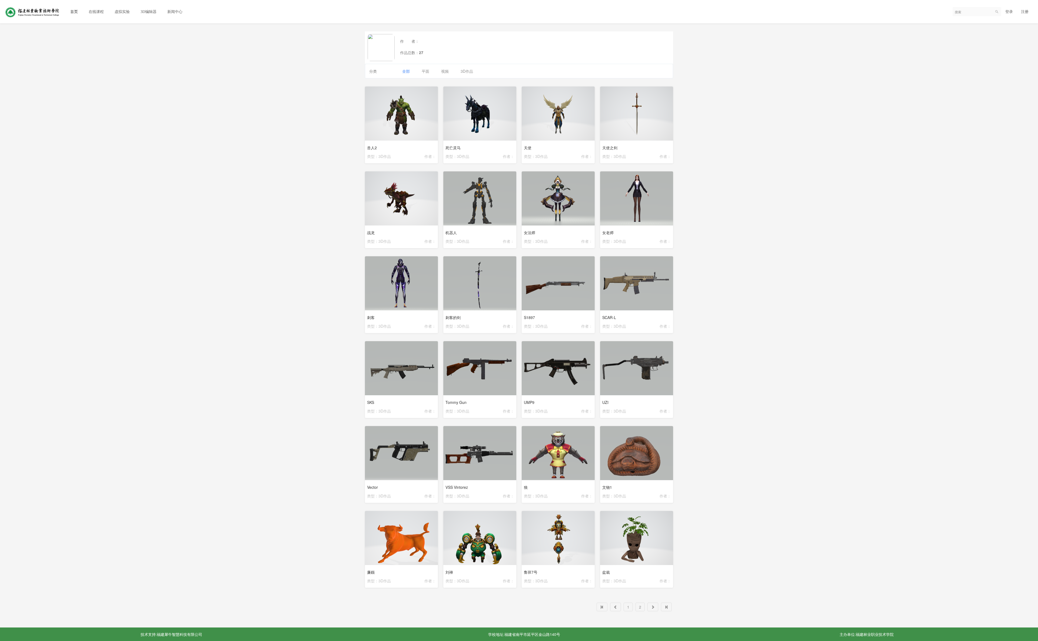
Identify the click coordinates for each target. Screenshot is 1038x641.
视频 (445, 71)
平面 (425, 71)
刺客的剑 (453, 317)
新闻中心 (174, 12)
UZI (605, 402)
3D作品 (467, 71)
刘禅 (449, 572)
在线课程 (96, 12)
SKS (370, 402)
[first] (602, 607)
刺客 (371, 317)
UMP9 (529, 402)
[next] (652, 607)
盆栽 (606, 572)
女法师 (529, 232)
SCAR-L (609, 317)
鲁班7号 (530, 572)
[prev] (615, 607)
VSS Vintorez (456, 487)
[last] (666, 607)
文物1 (607, 487)
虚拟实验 (122, 12)
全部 (406, 71)
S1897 (529, 317)
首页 (74, 12)
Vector (372, 487)
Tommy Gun (456, 402)
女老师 (608, 232)
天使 (527, 147)
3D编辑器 (149, 12)
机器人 (451, 232)
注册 (1025, 11)
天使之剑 (609, 147)
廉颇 (371, 572)
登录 (1009, 11)
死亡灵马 (453, 147)
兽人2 (372, 147)
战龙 (371, 232)
